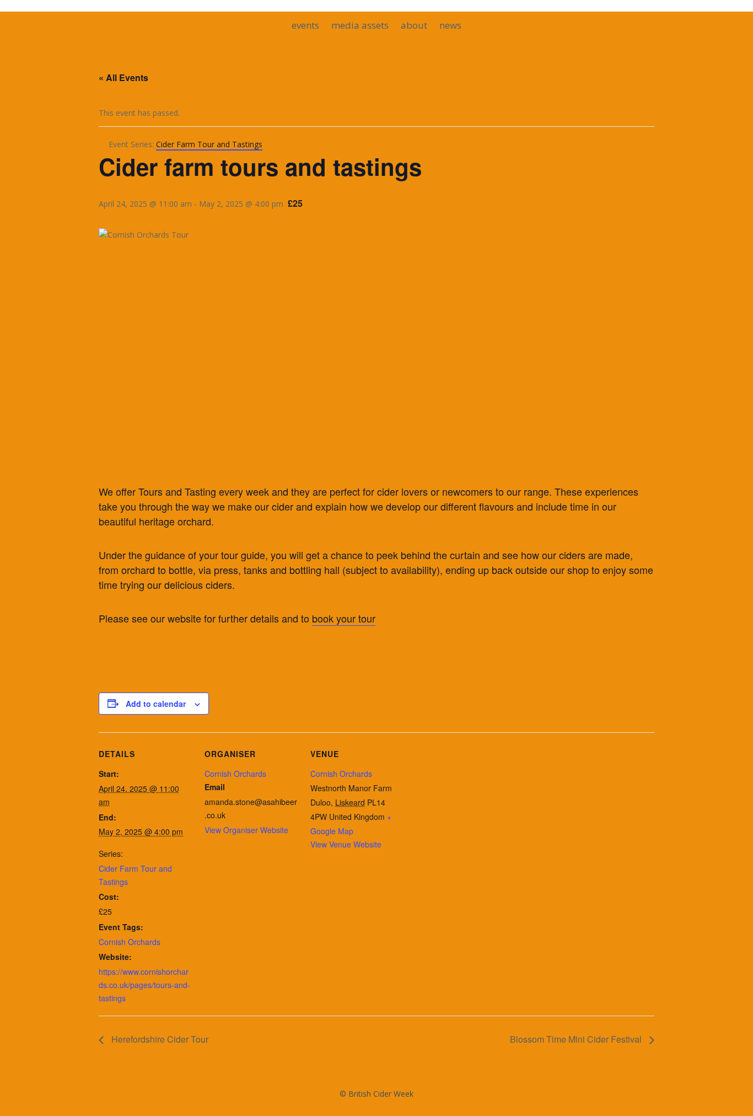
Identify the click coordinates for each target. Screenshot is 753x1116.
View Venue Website (345, 844)
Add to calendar (156, 703)
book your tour (343, 618)
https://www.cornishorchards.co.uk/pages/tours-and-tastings (144, 985)
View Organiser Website (246, 829)
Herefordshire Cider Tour (158, 1039)
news (450, 26)
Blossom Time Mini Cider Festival (577, 1039)
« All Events (123, 77)
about (414, 26)
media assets (360, 26)
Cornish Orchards (129, 941)
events (305, 26)
